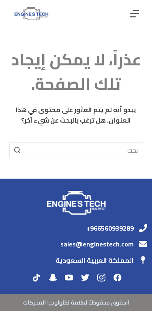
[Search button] (17, 150)
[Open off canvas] (134, 13)
